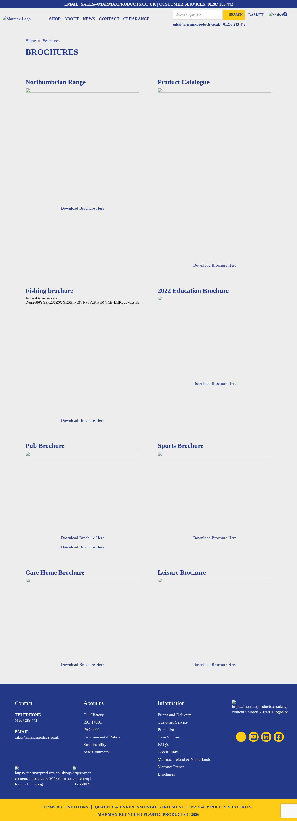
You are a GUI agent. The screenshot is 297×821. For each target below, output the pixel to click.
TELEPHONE (28, 714)
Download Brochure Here (82, 208)
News (89, 19)
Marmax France (171, 766)
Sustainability (95, 744)
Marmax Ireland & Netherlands (184, 759)
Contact (109, 19)
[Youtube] (254, 737)
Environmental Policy (102, 737)
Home (31, 40)
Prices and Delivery (174, 714)
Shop (55, 19)
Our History (94, 714)
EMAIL (22, 731)
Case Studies (168, 737)
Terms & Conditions (64, 807)
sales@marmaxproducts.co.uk (118, 4)
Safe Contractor (97, 752)
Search (236, 15)
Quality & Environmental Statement (139, 807)
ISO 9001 (92, 729)
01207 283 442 (220, 4)
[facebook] (279, 737)
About (71, 19)
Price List (166, 729)
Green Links (168, 752)
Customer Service (173, 722)
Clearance (136, 19)
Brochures (166, 774)
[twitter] (241, 737)
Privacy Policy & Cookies (221, 807)
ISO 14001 (93, 722)
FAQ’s (163, 744)
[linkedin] (266, 737)
